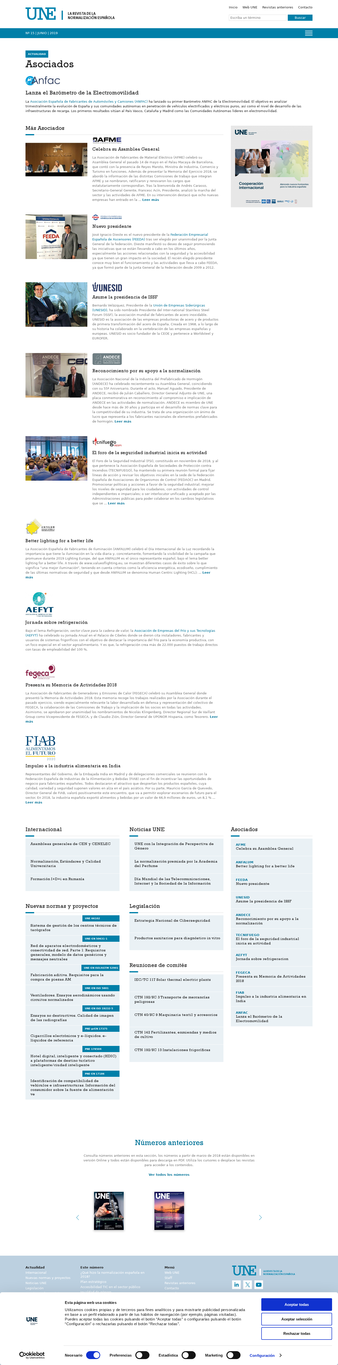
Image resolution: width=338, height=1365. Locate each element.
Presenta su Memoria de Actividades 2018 (71, 685)
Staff (168, 1278)
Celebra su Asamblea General (126, 150)
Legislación (34, 1288)
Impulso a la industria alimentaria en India (73, 766)
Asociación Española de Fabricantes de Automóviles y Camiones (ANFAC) (89, 101)
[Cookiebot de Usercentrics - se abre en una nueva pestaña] (32, 1355)
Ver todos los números (169, 1175)
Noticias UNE (36, 1283)
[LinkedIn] (236, 1284)
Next (260, 1217)
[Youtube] (258, 1284)
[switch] (142, 1355)
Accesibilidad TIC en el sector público (110, 1287)
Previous (77, 1217)
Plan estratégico (93, 1282)
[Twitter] (247, 1284)
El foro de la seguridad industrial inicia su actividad (149, 453)
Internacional (36, 1272)
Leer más (150, 200)
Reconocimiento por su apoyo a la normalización (146, 371)
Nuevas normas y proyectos (48, 1278)
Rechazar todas (296, 1333)
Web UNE (249, 7)
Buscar (300, 18)
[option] (272, 166)
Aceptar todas (297, 1304)
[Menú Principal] (309, 33)
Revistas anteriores (277, 7)
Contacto (305, 7)
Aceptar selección (296, 1319)
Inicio (233, 7)
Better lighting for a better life (59, 541)
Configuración (262, 1355)
